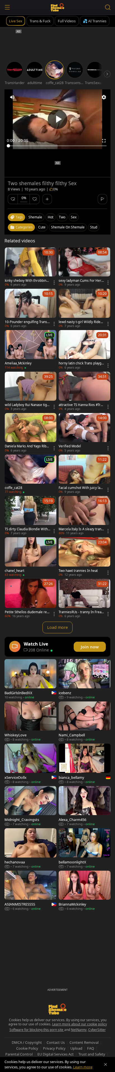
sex (73, 217)
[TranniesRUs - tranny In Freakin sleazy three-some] (84, 598)
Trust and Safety (91, 1054)
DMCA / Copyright (27, 1042)
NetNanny (79, 1029)
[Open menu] (7, 7)
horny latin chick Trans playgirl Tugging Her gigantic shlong (81, 363)
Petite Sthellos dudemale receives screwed (27, 612)
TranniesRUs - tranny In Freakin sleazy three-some (81, 612)
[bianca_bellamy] (85, 764)
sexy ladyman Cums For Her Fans (81, 281)
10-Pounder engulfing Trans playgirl (27, 322)
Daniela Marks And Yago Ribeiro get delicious (27, 446)
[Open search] (108, 7)
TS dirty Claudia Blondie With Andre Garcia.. (26, 529)
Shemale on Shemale (68, 227)
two (62, 217)
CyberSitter (97, 1029)
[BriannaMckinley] (85, 891)
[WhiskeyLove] (30, 721)
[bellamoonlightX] (85, 848)
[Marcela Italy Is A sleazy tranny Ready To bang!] (84, 515)
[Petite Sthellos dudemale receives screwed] (30, 598)
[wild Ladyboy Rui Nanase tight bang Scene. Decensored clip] (30, 391)
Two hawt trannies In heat (78, 571)
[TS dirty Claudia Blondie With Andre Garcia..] (30, 515)
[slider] (57, 145)
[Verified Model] (84, 432)
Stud (93, 227)
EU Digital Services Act (55, 1054)
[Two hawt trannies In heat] (84, 556)
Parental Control (19, 1054)
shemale (35, 217)
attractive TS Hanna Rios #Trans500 (81, 405)
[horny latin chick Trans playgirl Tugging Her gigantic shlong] (84, 349)
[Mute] (12, 97)
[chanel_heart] (30, 556)
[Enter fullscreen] (103, 140)
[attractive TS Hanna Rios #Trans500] (84, 391)
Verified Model (70, 446)
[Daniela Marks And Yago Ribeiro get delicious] (30, 432)
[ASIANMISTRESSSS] (30, 891)
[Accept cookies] (105, 1064)
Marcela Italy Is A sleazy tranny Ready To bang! (81, 529)
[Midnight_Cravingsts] (30, 806)
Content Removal (84, 1042)
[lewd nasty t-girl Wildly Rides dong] (84, 308)
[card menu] (54, 282)
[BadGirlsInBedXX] (30, 679)
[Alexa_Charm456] (85, 806)
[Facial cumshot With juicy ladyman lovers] (84, 474)
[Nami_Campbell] (85, 721)
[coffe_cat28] (30, 474)
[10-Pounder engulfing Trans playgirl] (30, 308)
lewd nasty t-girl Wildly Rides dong (80, 322)
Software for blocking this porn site (36, 1029)
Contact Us (56, 1042)
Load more (57, 627)
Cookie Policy (27, 1048)
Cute (41, 227)
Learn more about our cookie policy (79, 1024)
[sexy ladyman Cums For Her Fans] (84, 266)
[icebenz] (85, 679)
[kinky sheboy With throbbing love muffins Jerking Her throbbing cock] (30, 266)
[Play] (57, 119)
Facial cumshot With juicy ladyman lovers (81, 488)
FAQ (90, 1048)
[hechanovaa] (30, 848)
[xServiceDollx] (30, 764)
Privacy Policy (54, 1048)
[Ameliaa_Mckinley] (30, 349)
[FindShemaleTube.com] (57, 7)
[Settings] (103, 97)
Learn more (82, 1066)
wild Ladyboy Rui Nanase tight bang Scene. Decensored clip (27, 405)
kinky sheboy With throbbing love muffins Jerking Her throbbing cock (27, 281)
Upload (76, 1048)
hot (50, 217)
